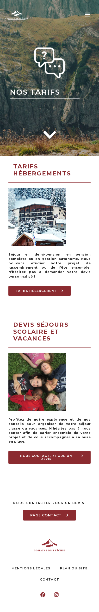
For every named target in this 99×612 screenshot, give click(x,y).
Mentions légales (31, 568)
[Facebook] (43, 595)
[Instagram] (56, 595)
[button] (87, 14)
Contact (49, 579)
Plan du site (73, 568)
